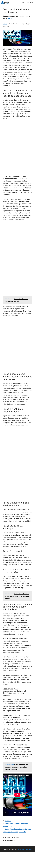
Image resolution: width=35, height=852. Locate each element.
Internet (8, 821)
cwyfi (10, 19)
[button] (23, 2)
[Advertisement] (17, 139)
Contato (29, 849)
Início (5, 24)
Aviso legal (21, 849)
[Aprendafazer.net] (5, 2)
